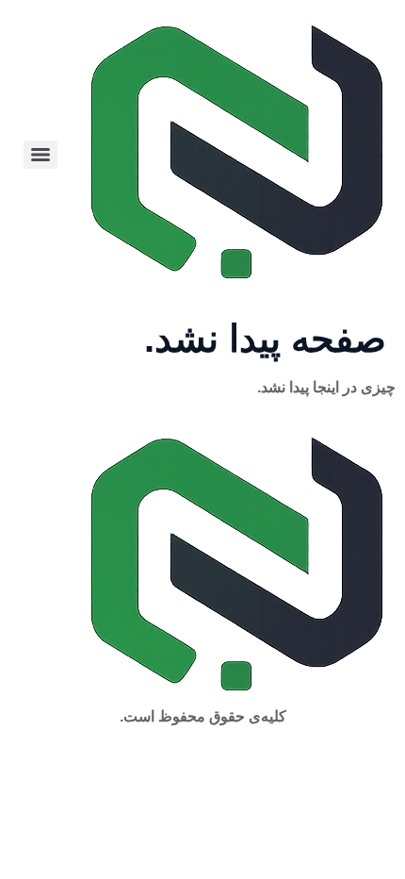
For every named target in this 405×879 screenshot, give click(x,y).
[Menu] (40, 155)
